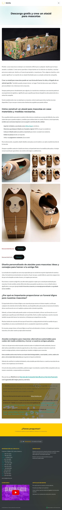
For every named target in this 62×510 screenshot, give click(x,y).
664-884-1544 (7, 471)
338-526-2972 (7, 461)
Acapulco (43, 403)
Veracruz (24, 414)
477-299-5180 (8, 462)
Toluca (9, 414)
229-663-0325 (7, 475)
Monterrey (44, 405)
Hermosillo (29, 405)
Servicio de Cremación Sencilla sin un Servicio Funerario (38, 377)
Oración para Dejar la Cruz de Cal (40, 487)
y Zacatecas (30, 414)
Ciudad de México (13, 405)
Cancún (5, 405)
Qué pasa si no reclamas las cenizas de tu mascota (44, 494)
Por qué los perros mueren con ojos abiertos (43, 485)
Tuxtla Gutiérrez (16, 414)
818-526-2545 (8, 466)
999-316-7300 (7, 464)
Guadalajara (22, 405)
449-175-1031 (7, 453)
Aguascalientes (50, 403)
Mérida (38, 405)
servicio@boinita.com (7, 478)
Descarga (20, 248)
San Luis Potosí (52, 405)
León (34, 405)
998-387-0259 (8, 455)
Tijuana (5, 414)
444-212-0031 (7, 470)
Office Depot (29, 126)
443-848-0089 (8, 468)
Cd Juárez (28, 412)
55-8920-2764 (9, 457)
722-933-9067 (7, 473)
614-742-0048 (7, 459)
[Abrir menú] (58, 3)
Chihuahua (22, 412)
